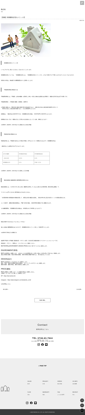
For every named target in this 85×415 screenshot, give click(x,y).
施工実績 (60, 382)
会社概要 (75, 382)
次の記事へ (79, 289)
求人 (75, 393)
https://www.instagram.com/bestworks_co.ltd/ (19, 280)
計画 (45, 382)
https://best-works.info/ (10, 276)
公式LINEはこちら (6, 284)
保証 (46, 393)
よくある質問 (61, 393)
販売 (30, 382)
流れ (29, 393)
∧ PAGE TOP (42, 366)
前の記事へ (5, 289)
